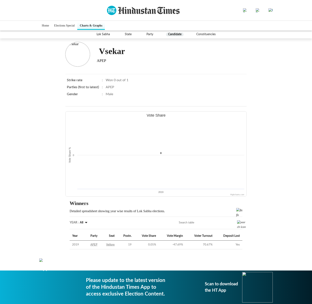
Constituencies (206, 34)
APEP (93, 244)
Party (149, 34)
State (128, 34)
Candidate (174, 34)
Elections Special (64, 25)
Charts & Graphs (91, 25)
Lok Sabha (103, 34)
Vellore (110, 244)
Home (45, 25)
